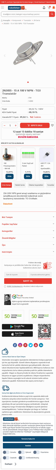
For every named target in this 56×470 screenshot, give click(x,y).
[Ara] (52, 14)
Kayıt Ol (28, 281)
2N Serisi (37, 20)
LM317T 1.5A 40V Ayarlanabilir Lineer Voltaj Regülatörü (45, 166)
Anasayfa (6, 20)
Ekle (9, 176)
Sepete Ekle (36, 125)
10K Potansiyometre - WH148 (9, 166)
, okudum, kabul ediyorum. (25, 286)
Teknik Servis (20, 185)
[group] (28, 53)
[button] (28, 82)
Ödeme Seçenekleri (36, 185)
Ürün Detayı (6, 185)
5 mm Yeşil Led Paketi (27, 164)
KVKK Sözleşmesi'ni (15, 286)
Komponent (16, 20)
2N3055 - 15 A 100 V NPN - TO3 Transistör (19, 23)
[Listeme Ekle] (52, 125)
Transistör (27, 20)
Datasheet (7, 204)
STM (29, 98)
